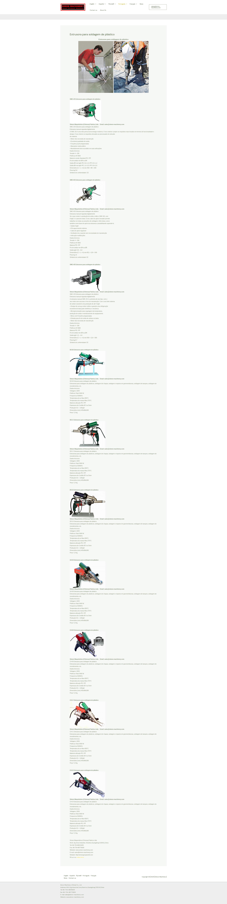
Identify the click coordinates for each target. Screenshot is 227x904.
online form (80, 857)
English (92, 4)
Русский (111, 4)
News (141, 4)
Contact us (93, 10)
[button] (95, 4)
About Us (103, 10)
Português (121, 4)
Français (132, 4)
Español (101, 4)
